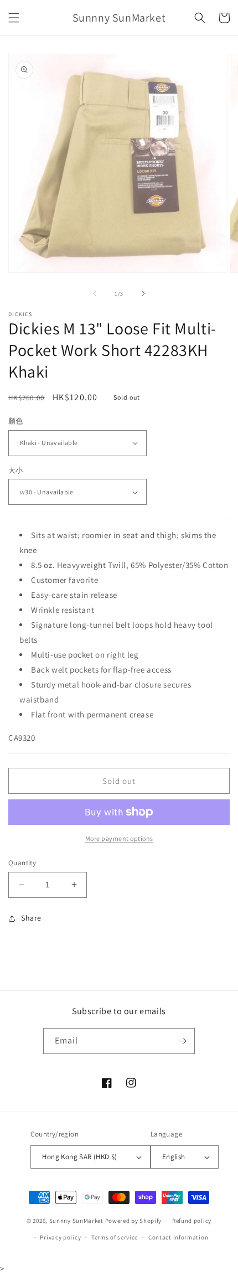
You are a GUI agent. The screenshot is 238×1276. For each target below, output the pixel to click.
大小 (15, 470)
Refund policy (191, 1221)
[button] (14, 18)
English (173, 1156)
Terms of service (114, 1237)
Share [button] (31, 918)
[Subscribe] (182, 1041)
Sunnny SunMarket (76, 1221)
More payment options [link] (119, 838)
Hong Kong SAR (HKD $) (79, 1156)
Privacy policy (60, 1237)
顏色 (15, 421)
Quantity (22, 862)
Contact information (178, 1237)
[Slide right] (143, 293)
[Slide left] (94, 293)
